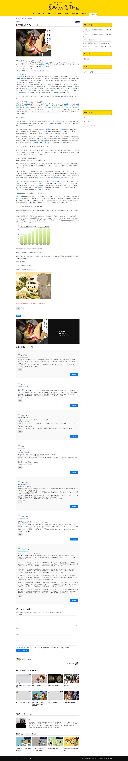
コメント (19, 614)
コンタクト (86, 117)
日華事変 (58, 121)
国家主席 (55, 106)
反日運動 (48, 129)
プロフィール (86, 121)
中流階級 (39, 187)
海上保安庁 (64, 96)
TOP (33, 13)
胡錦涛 (74, 88)
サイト (18, 641)
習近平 (66, 106)
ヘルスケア (66, 13)
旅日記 (38, 13)
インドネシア (29, 88)
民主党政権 (55, 92)
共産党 (71, 123)
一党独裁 (27, 104)
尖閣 (47, 63)
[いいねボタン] (18, 308)
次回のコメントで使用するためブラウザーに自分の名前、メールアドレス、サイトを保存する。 (44, 647)
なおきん (30, 719)
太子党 (46, 106)
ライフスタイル (57, 13)
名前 (17, 628)
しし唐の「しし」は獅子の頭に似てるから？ (95, 29)
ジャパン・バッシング (59, 196)
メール (18, 634)
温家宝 (20, 92)
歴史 (49, 13)
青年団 (19, 106)
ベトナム (23, 88)
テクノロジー (84, 13)
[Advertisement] (97, 94)
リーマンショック (65, 220)
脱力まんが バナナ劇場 (89, 126)
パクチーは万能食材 (88, 40)
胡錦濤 (66, 104)
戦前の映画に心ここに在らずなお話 (92, 43)
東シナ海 (72, 108)
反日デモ (42, 65)
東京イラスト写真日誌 (96, 758)
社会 (44, 13)
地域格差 (64, 138)
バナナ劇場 (75, 13)
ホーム (18, 758)
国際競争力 (20, 193)
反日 (31, 121)
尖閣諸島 (22, 74)
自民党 (26, 78)
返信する (74, 374)
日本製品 (42, 177)
